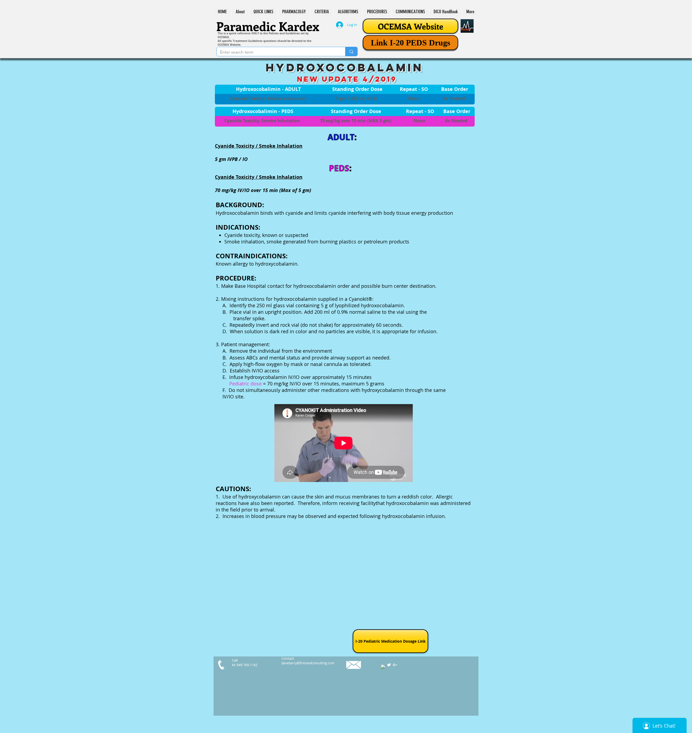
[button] (263, 11)
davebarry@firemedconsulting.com (307, 663)
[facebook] (383, 667)
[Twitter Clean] (389, 665)
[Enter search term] (351, 51)
